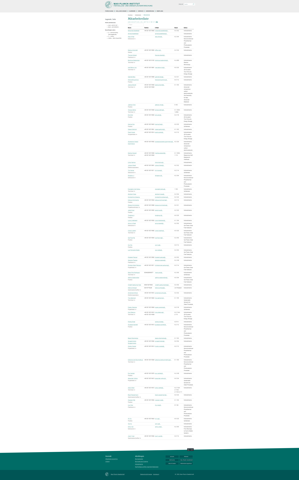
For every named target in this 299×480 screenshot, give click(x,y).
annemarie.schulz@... (161, 293)
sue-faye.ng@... (159, 238)
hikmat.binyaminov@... (161, 80)
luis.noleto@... (159, 250)
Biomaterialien (139, 459)
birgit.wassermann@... (161, 395)
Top (191, 450)
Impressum (156, 474)
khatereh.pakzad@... (160, 257)
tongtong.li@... (159, 215)
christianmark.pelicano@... (162, 265)
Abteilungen (139, 456)
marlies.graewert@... (160, 153)
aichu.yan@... (159, 426)
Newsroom (150, 11)
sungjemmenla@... (160, 341)
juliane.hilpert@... (160, 165)
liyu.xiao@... (158, 405)
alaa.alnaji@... (159, 36)
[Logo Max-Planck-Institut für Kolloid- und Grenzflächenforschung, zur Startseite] (134, 4)
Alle (157, 22)
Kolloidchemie (139, 464)
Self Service (172, 460)
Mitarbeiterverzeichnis (112, 459)
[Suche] (193, 4)
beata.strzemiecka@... (161, 338)
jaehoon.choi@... (159, 105)
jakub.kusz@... (159, 210)
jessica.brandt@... (160, 85)
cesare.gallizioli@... (160, 129)
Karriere (132, 11)
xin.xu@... (157, 418)
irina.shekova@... (159, 312)
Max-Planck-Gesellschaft (186, 460)
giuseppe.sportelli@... (161, 324)
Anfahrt (108, 461)
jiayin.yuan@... (159, 436)
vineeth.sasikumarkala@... (162, 285)
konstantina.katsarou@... (162, 197)
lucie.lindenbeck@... (160, 220)
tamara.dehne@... (160, 110)
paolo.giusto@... (159, 132)
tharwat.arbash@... (160, 55)
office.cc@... (158, 50)
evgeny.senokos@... (160, 307)
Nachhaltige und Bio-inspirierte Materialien (146, 467)
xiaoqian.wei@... (159, 400)
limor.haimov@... (159, 162)
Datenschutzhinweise (146, 474)
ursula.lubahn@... (160, 230)
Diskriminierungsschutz (186, 463)
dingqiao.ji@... (159, 175)
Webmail (186, 456)
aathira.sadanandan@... (161, 277)
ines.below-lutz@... (160, 67)
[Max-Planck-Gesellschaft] (108, 474)
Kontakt (109, 456)
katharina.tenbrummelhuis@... (163, 360)
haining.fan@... (159, 124)
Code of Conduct (172, 463)
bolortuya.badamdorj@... (162, 60)
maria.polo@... (159, 272)
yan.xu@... (158, 424)
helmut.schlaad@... (160, 288)
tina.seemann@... (160, 298)
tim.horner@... (159, 170)
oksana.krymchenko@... (161, 205)
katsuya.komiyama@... (161, 200)
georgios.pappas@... (160, 260)
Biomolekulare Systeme (141, 461)
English (181, 4)
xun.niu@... (158, 245)
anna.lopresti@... (159, 223)
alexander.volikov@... (161, 378)
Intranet (172, 456)
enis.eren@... (158, 115)
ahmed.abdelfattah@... (161, 33)
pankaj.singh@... (159, 321)
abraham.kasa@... (160, 194)
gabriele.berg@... (159, 77)
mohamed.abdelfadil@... (161, 30)
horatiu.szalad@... (160, 346)
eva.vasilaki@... (159, 373)
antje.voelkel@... (159, 388)
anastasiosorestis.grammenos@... (164, 141)
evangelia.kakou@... (160, 189)
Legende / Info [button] (110, 19)
